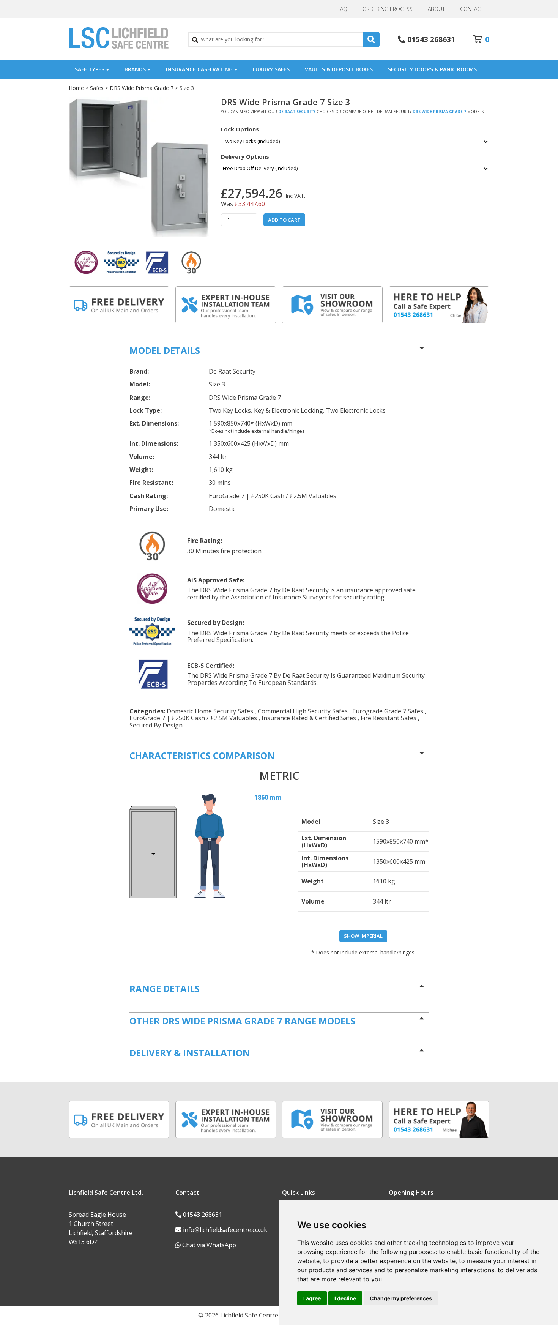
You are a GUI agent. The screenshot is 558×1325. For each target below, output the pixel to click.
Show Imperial (363, 935)
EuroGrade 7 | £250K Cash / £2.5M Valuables (193, 718)
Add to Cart (284, 219)
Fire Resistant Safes (388, 718)
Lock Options (240, 129)
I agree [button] (312, 1298)
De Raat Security (296, 111)
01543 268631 (202, 1214)
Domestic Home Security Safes (210, 711)
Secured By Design (156, 725)
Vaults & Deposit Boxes (339, 69)
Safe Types (90, 69)
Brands (136, 69)
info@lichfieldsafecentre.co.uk (225, 1230)
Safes (97, 87)
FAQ (342, 9)
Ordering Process (388, 9)
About (436, 9)
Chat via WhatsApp (209, 1245)
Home (76, 87)
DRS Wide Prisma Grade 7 (141, 87)
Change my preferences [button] (401, 1298)
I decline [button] (345, 1298)
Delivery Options (245, 156)
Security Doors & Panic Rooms (432, 69)
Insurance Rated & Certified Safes (309, 718)
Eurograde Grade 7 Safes (387, 711)
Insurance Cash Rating (200, 69)
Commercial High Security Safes (303, 711)
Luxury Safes (271, 69)
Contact (471, 9)
